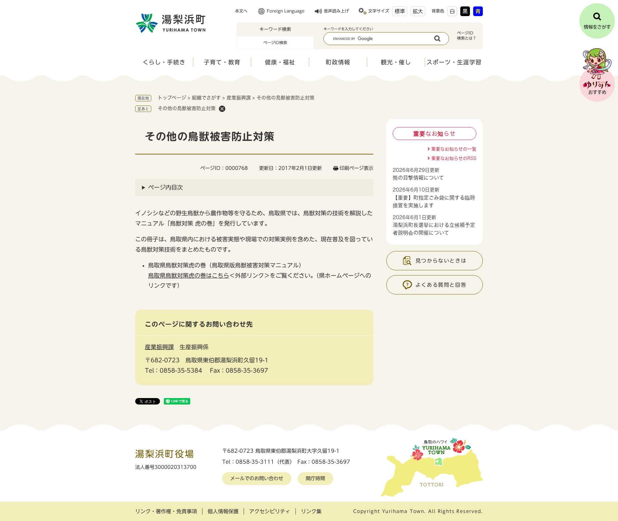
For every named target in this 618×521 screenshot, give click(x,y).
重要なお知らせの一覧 (453, 149)
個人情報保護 (223, 511)
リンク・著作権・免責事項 (166, 511)
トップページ (172, 97)
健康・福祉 (280, 62)
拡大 (418, 11)
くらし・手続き (164, 62)
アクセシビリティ (269, 511)
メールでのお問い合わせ (256, 478)
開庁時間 (315, 478)
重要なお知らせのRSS (453, 158)
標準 (400, 11)
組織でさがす (206, 97)
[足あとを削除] (222, 109)
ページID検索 (275, 42)
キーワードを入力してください (348, 29)
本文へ (241, 11)
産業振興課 (239, 97)
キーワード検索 (275, 29)
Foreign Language (285, 11)
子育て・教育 (222, 62)
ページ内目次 (165, 187)
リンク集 (311, 511)
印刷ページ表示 (356, 168)
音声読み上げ (336, 11)
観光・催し (396, 62)
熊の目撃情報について (418, 177)
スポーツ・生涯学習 (453, 62)
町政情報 (338, 62)
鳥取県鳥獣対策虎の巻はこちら (188, 275)
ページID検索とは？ (466, 35)
